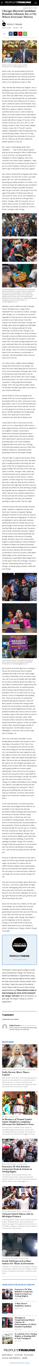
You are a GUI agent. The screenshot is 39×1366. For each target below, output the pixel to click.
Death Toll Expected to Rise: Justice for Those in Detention (18, 1262)
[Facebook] (11, 34)
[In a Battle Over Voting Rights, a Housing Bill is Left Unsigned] (7, 1339)
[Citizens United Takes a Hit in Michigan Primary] (19, 1197)
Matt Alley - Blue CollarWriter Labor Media (13, 1069)
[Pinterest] (20, 34)
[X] (15, 34)
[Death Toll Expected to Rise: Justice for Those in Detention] (19, 1244)
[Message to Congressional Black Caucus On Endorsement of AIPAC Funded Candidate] (7, 1322)
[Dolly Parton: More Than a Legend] (19, 1056)
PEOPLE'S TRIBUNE (14, 24)
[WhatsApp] (25, 34)
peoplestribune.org (9, 990)
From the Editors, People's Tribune (11, 1211)
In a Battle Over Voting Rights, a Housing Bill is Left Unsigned (26, 1336)
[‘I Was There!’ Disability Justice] (7, 1308)
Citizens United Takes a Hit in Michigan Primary (17, 1215)
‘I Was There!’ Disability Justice (23, 1304)
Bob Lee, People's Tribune (9, 1164)
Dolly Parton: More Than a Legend (15, 1073)
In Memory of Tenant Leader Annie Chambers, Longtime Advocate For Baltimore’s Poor (18, 1122)
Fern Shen (5, 1117)
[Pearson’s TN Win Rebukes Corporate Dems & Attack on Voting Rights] (19, 1150)
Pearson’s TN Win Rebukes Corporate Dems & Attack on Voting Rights (17, 1169)
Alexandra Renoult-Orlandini (10, 1258)
